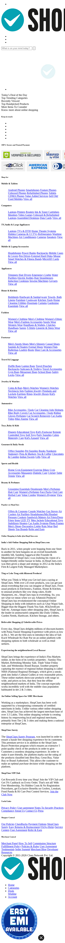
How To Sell (25, 843)
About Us (19, 810)
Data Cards (46, 218)
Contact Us (31, 810)
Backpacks (42, 253)
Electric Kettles (26, 278)
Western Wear (15, 325)
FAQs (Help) (47, 827)
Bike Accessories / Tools (21, 410)
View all (27, 199)
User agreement (25, 807)
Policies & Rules (30, 846)
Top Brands (22, 529)
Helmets (59, 410)
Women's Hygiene (46, 495)
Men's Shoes (14, 526)
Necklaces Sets (16, 391)
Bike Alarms (21, 418)
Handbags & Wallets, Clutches (39, 325)
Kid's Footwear (44, 432)
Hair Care (13, 492)
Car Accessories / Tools (40, 413)
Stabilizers (13, 523)
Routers (30, 212)
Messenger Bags (28, 372)
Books (42, 451)
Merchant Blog (38, 849)
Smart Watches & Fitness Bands (25, 259)
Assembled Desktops (28, 218)
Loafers (23, 350)
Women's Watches (49, 388)
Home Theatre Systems (44, 231)
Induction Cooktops (18, 281)
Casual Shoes (53, 344)
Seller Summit (22, 849)
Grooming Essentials (19, 489)
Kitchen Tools (45, 300)
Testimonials (7, 849)
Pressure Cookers (17, 517)
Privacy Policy (9, 807)
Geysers (53, 281)
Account (12, 896)
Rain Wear (47, 526)
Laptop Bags (28, 366)
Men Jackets (37, 520)
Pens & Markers (27, 454)
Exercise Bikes (41, 470)
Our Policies (7, 824)
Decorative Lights (31, 526)
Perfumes (21, 415)
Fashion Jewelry (33, 391)
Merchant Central (8, 837)
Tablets (52, 193)
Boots (31, 350)
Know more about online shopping (19, 110)
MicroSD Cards (50, 259)
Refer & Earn (35, 830)
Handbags (13, 328)
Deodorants (36, 489)
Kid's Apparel (31, 438)
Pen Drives (24, 256)
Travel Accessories (52, 369)
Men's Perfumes (51, 489)
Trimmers (13, 275)
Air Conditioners (27, 237)
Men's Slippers (37, 344)
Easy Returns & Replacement (24, 827)
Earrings (21, 394)
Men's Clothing (36, 319)
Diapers (12, 432)
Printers (21, 212)
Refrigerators (45, 234)
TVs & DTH (24, 231)
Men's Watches (31, 388)
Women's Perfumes (29, 492)
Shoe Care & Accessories (48, 350)
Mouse (56, 256)
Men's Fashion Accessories (28, 322)
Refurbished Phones (37, 193)
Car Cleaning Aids (44, 410)
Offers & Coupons (18, 511)
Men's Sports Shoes (18, 344)
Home (11, 885)
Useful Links (6, 801)
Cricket (52, 473)
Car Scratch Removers (38, 415)
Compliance (7, 810)
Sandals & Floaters (18, 347)
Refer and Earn (36, 529)
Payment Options (37, 824)
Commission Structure (44, 843)
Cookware (31, 300)
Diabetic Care (40, 473)
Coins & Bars (15, 388)
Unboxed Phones (17, 193)
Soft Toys (31, 435)
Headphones (14, 253)
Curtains (42, 303)
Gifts (37, 457)
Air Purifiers (23, 514)
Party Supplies (44, 435)
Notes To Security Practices (49, 807)
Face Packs (46, 492)
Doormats (32, 303)
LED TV (25, 520)
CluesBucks (21, 824)
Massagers (26, 473)
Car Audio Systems (38, 523)
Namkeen (51, 451)
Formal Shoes (35, 347)
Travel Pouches (44, 366)
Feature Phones (48, 190)
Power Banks (29, 253)
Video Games (25, 215)
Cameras (41, 237)
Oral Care (57, 492)
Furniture (21, 300)
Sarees (22, 328)
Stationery (13, 454)
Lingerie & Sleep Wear (48, 328)
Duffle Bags (14, 366)
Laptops (12, 212)
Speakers (51, 237)
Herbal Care (14, 495)
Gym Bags (13, 372)
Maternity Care (16, 438)
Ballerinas (13, 350)
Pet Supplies (31, 451)
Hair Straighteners (43, 278)
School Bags (44, 372)
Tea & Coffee (44, 454)
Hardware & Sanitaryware (33, 297)
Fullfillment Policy (11, 846)
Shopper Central (8, 818)
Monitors (13, 215)
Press (41, 810)
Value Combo (29, 495)
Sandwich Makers (36, 517)
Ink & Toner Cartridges (47, 212)
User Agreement (18, 830)
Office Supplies (16, 451)
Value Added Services (36, 196)
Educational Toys (26, 432)
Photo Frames (56, 523)
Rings (29, 394)
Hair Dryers (25, 275)
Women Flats (51, 347)
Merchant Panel (9, 843)
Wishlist (12, 893)
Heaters (24, 523)
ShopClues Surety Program (20, 736)
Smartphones (33, 190)
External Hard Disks (42, 256)
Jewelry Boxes (41, 394)
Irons (17, 520)
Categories (13, 887)
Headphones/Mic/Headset (44, 514)
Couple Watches (36, 511)
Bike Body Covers (18, 413)
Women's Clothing (18, 319)
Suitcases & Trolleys (31, 369)
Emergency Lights (41, 275)
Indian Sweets (27, 457)
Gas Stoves (52, 511)
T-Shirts (31, 328)
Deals (11, 890)
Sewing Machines (39, 281)
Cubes (55, 435)
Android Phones (16, 190)
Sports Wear (49, 322)
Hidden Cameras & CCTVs (22, 234)
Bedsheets (13, 297)
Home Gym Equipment (20, 470)
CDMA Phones (16, 196)
